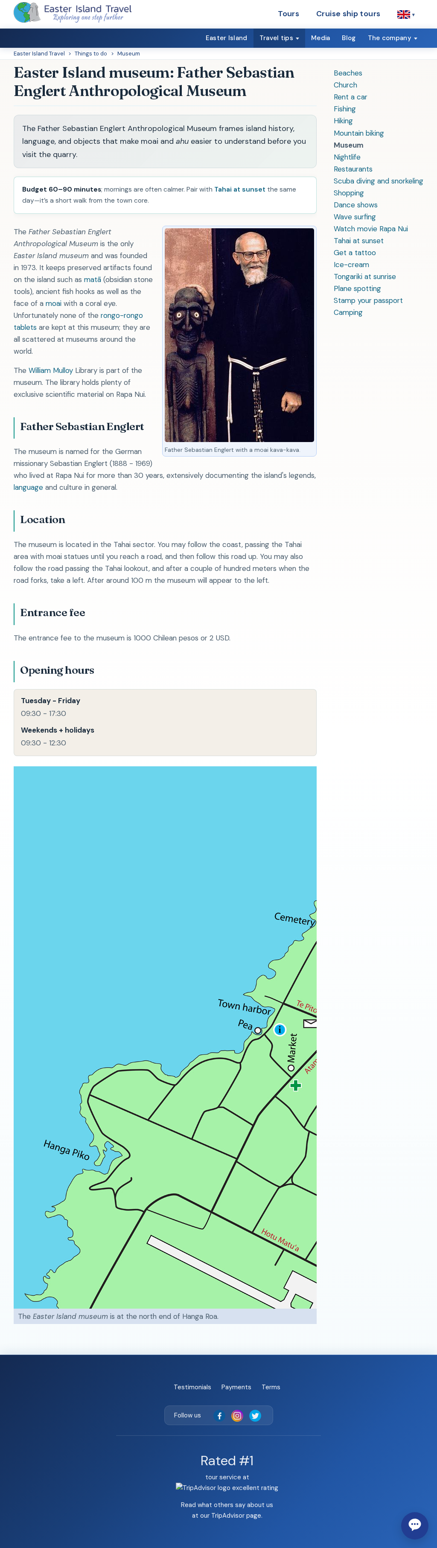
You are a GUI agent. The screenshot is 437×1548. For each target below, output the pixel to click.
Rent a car (350, 97)
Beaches (348, 73)
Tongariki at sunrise (365, 276)
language (28, 487)
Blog (348, 38)
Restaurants (353, 169)
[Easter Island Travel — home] (72, 12)
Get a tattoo (355, 252)
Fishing (345, 108)
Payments (236, 1387)
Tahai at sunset (359, 240)
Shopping (349, 193)
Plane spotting (357, 288)
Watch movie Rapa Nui (371, 228)
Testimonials (192, 1387)
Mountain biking (359, 133)
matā (92, 279)
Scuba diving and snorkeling (378, 181)
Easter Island (227, 38)
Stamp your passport (368, 300)
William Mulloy (51, 370)
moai (53, 303)
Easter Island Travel (39, 53)
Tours (288, 14)
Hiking (343, 120)
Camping (348, 312)
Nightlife (347, 157)
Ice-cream (351, 264)
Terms (271, 1387)
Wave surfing (355, 216)
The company (389, 38)
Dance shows (356, 205)
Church (345, 85)
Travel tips (276, 38)
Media (320, 38)
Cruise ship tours (348, 14)
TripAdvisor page (236, 1515)
